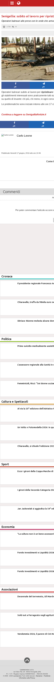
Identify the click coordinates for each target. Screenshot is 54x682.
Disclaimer (39, 676)
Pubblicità (47, 676)
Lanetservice (17, 676)
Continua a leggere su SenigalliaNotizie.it (23, 114)
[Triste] (43, 170)
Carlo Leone (24, 135)
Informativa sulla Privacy (27, 678)
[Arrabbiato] (14, 170)
